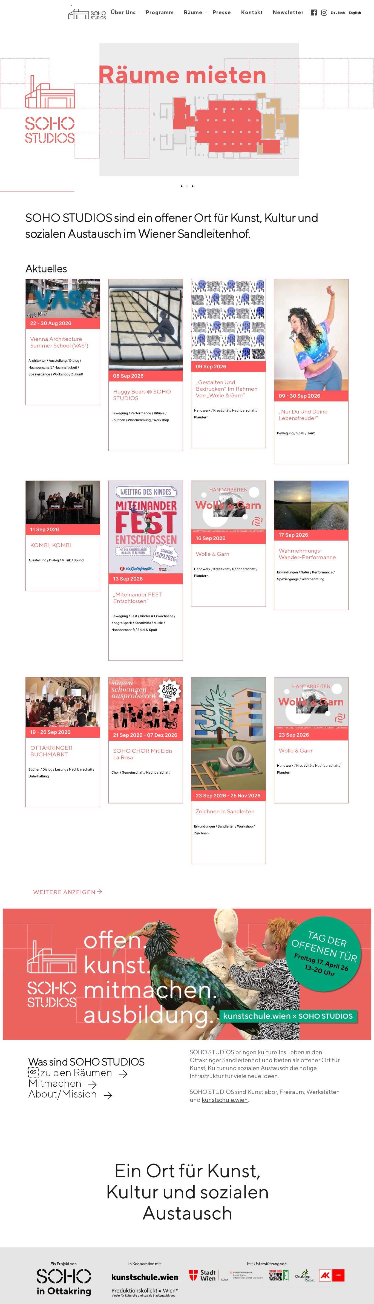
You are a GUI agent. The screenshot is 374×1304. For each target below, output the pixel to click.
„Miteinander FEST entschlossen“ (137, 597)
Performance (141, 413)
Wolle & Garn (212, 553)
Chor (115, 772)
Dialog (74, 360)
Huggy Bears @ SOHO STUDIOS (142, 394)
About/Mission (62, 1094)
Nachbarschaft (40, 367)
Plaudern (201, 417)
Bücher (34, 769)
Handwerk (202, 410)
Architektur (37, 360)
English (355, 12)
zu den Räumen (70, 1072)
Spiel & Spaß (147, 630)
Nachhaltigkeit (65, 367)
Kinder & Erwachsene (156, 616)
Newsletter (288, 12)
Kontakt (252, 12)
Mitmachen (55, 1083)
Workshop (60, 374)
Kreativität (221, 410)
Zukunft (77, 374)
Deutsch (338, 12)
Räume (193, 12)
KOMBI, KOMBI (50, 545)
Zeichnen (201, 833)
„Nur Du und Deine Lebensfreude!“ (303, 414)
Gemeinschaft (132, 772)
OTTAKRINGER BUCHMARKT (51, 751)
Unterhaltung (38, 776)
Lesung (60, 769)
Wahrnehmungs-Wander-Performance (307, 554)
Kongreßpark (121, 623)
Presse (221, 12)
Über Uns (123, 12)
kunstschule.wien (225, 1099)
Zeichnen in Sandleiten (225, 811)
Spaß (300, 433)
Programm (160, 12)
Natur (305, 572)
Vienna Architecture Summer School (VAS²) (59, 342)
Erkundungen (287, 572)
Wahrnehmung (139, 420)
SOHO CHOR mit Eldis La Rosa (142, 754)
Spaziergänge (39, 374)
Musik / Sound (73, 560)
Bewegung (119, 413)
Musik (158, 623)
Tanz (311, 433)
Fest (134, 616)
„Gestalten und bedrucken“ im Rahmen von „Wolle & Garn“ (227, 389)
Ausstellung (58, 360)
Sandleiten (226, 826)
